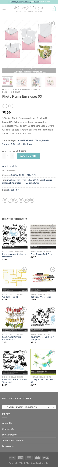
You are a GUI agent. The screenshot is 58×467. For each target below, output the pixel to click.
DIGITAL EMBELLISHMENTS (23, 175)
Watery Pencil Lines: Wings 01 (42, 380)
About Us (7, 423)
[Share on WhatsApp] (5, 200)
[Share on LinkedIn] (31, 200)
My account (8, 446)
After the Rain (24, 144)
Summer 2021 (9, 144)
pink (30, 183)
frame (19, 180)
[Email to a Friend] (21, 200)
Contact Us (8, 428)
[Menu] (4, 8)
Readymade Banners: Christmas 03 (12, 338)
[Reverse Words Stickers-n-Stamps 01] (15, 361)
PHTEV (25, 183)
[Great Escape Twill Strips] (43, 236)
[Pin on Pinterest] (26, 200)
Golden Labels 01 (10, 297)
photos (18, 183)
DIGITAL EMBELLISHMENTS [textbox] (27, 407)
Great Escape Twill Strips (41, 254)
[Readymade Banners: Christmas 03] (15, 319)
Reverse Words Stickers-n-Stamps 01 (14, 380)
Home (5, 89)
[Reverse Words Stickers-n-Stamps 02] (43, 319)
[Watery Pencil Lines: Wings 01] (43, 361)
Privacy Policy (9, 434)
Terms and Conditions (13, 440)
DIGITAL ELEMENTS (20, 89)
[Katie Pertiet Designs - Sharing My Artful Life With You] (29, 8)
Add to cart (28, 155)
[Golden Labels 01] (15, 279)
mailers (49, 180)
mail (43, 180)
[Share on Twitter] (15, 200)
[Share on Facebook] (10, 200)
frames (25, 180)
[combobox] (29, 407)
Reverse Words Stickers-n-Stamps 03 (14, 255)
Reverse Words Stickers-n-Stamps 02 (42, 338)
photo (11, 183)
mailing (5, 183)
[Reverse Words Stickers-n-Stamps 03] (15, 236)
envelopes (11, 180)
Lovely (45, 140)
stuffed (36, 183)
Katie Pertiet (34, 180)
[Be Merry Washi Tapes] (43, 279)
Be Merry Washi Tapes (40, 297)
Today (38, 140)
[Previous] (7, 46)
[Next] (51, 46)
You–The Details (26, 140)
